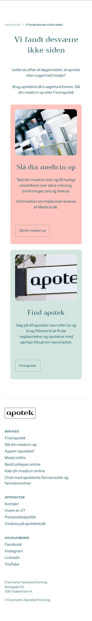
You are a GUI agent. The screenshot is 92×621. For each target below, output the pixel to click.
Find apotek (27, 365)
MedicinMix (15, 457)
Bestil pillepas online (22, 464)
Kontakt (12, 503)
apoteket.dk (13, 24)
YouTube (12, 564)
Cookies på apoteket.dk (25, 523)
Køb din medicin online (25, 470)
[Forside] (46, 414)
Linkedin (12, 557)
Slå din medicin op (32, 230)
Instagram (14, 550)
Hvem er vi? (15, 510)
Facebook (13, 544)
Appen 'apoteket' (20, 451)
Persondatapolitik (20, 517)
